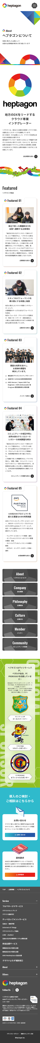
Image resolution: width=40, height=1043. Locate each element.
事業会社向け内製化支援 (10, 948)
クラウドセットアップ (9, 911)
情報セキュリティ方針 (27, 1034)
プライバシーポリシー (13, 1034)
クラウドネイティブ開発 (10, 931)
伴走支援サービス (9, 943)
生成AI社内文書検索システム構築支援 (14, 939)
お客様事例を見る (24, 556)
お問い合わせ (21, 835)
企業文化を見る (25, 328)
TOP (4, 890)
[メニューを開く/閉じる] (36, 901)
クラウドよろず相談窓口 (12, 960)
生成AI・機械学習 (8, 924)
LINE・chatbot (8, 935)
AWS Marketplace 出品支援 (12, 956)
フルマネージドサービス (12, 906)
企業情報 (11, 890)
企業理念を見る (25, 261)
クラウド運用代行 (8, 914)
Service (5, 900)
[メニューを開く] (34, 5)
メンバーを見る (25, 396)
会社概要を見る (28, 156)
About (5, 967)
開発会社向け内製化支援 (10, 952)
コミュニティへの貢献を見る (20, 476)
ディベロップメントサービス (14, 919)
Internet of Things (9, 928)
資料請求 (21, 875)
